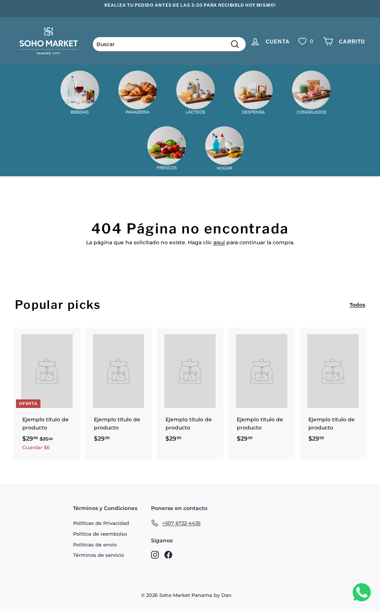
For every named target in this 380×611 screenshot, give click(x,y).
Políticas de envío (95, 545)
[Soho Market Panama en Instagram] (155, 554)
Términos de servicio (98, 555)
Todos (357, 304)
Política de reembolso (100, 534)
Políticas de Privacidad (101, 523)
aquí (219, 242)
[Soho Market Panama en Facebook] (168, 554)
